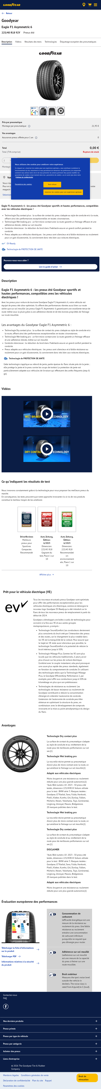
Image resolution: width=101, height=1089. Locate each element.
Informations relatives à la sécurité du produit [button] (18, 963)
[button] (95, 4)
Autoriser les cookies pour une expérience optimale (63, 192)
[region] (50, 179)
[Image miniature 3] (52, 111)
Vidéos (18, 41)
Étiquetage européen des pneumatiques (78, 41)
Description (7, 41)
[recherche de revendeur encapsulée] (83, 4)
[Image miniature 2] (43, 111)
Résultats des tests (33, 41)
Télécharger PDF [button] (9, 956)
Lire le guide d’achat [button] (48, 266)
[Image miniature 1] (34, 111)
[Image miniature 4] (61, 111)
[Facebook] (6, 1006)
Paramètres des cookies (23, 184)
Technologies (51, 41)
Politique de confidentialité (24, 177)
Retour (9, 13)
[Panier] (89, 4)
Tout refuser (52, 184)
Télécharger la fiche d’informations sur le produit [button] (18, 949)
